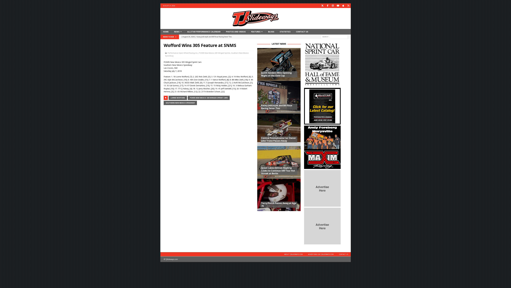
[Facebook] (327, 5)
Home (166, 31)
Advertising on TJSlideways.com (321, 254)
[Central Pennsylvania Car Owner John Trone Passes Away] (279, 129)
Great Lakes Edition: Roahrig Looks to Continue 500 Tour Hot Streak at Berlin (278, 170)
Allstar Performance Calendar (204, 31)
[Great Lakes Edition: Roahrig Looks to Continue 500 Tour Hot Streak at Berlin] (279, 162)
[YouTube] (338, 5)
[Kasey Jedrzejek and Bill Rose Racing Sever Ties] (279, 97)
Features (255, 31)
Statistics (285, 31)
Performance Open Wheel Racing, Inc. (183, 53)
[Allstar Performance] (322, 123)
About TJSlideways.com (293, 254)
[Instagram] (333, 5)
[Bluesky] (348, 5)
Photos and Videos (236, 31)
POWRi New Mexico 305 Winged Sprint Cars (209, 98)
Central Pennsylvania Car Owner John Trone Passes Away (278, 139)
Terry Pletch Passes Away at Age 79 (278, 204)
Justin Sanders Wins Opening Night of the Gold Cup (276, 74)
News (177, 31)
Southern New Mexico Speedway (180, 103)
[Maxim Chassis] (322, 167)
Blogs (271, 31)
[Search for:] (334, 36)
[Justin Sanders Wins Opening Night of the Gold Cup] (279, 64)
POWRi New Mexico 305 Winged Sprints (214, 53)
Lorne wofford (178, 98)
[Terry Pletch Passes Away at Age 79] (279, 194)
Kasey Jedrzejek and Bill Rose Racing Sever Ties (276, 107)
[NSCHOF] (322, 85)
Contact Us (302, 31)
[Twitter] (322, 5)
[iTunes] (343, 5)
